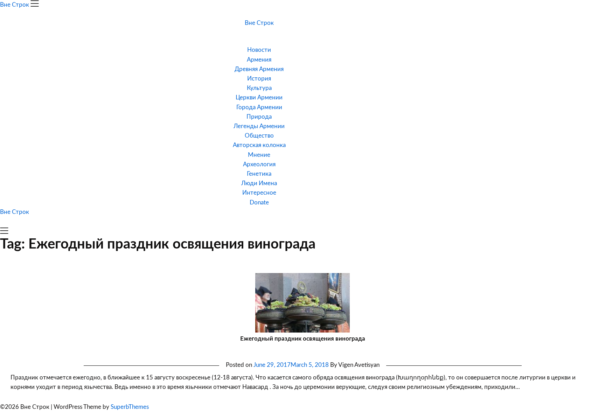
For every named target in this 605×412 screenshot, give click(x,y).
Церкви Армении (259, 97)
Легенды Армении (259, 126)
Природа (259, 117)
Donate (259, 202)
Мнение (259, 155)
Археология (259, 164)
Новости (259, 50)
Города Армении (259, 107)
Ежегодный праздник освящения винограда (302, 339)
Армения (259, 60)
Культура (259, 88)
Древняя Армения (259, 69)
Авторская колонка (259, 145)
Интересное (259, 193)
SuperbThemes (130, 407)
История (259, 79)
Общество (259, 136)
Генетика (259, 174)
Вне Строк (259, 23)
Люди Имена (259, 183)
